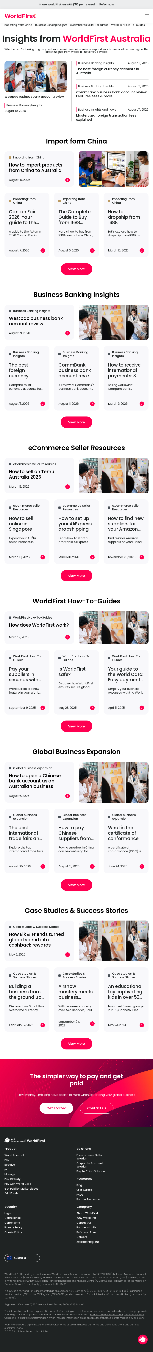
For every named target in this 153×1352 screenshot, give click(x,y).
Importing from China (18, 25)
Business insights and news (97, 109)
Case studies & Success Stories (36, 927)
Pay (6, 1160)
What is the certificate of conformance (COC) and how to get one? (126, 838)
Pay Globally (12, 1179)
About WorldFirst (87, 1213)
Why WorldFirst (86, 1218)
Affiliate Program (87, 1242)
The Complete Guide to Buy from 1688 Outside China (74, 220)
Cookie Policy (13, 1232)
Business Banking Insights (51, 25)
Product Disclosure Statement (106, 1314)
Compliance (12, 1218)
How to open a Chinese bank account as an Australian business (35, 781)
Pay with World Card (17, 1184)
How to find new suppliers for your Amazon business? (126, 526)
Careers (81, 1237)
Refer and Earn (86, 1232)
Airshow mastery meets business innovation (75, 994)
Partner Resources (88, 1199)
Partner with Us (86, 1227)
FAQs (79, 1195)
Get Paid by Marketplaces (21, 1189)
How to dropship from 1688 (124, 217)
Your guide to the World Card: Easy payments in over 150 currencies (125, 680)
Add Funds (11, 1193)
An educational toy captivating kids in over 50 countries (125, 994)
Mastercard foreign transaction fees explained (106, 117)
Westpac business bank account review (34, 96)
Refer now (106, 4)
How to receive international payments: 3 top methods (124, 373)
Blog (79, 1185)
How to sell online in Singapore (21, 523)
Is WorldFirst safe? (72, 671)
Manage (9, 1174)
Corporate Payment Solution (89, 1164)
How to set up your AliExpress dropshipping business (75, 526)
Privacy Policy (13, 1227)
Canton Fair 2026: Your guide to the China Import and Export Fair (25, 222)
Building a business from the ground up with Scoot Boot (26, 994)
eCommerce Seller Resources (89, 25)
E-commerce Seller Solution (89, 1156)
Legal (7, 1213)
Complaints (12, 1223)
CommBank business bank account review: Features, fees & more (111, 94)
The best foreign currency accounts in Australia (107, 71)
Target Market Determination (32, 1317)
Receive (9, 1165)
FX (5, 1169)
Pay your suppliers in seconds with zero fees (23, 677)
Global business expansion (32, 768)
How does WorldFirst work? (39, 625)
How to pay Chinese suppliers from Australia (74, 836)
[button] (147, 16)
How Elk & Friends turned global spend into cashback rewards (36, 939)
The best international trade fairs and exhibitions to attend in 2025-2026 (26, 841)
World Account (14, 1155)
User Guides (84, 1190)
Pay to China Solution (90, 1171)
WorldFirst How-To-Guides (128, 25)
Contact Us (83, 1223)
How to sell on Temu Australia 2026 (31, 474)
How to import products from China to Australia (35, 167)
